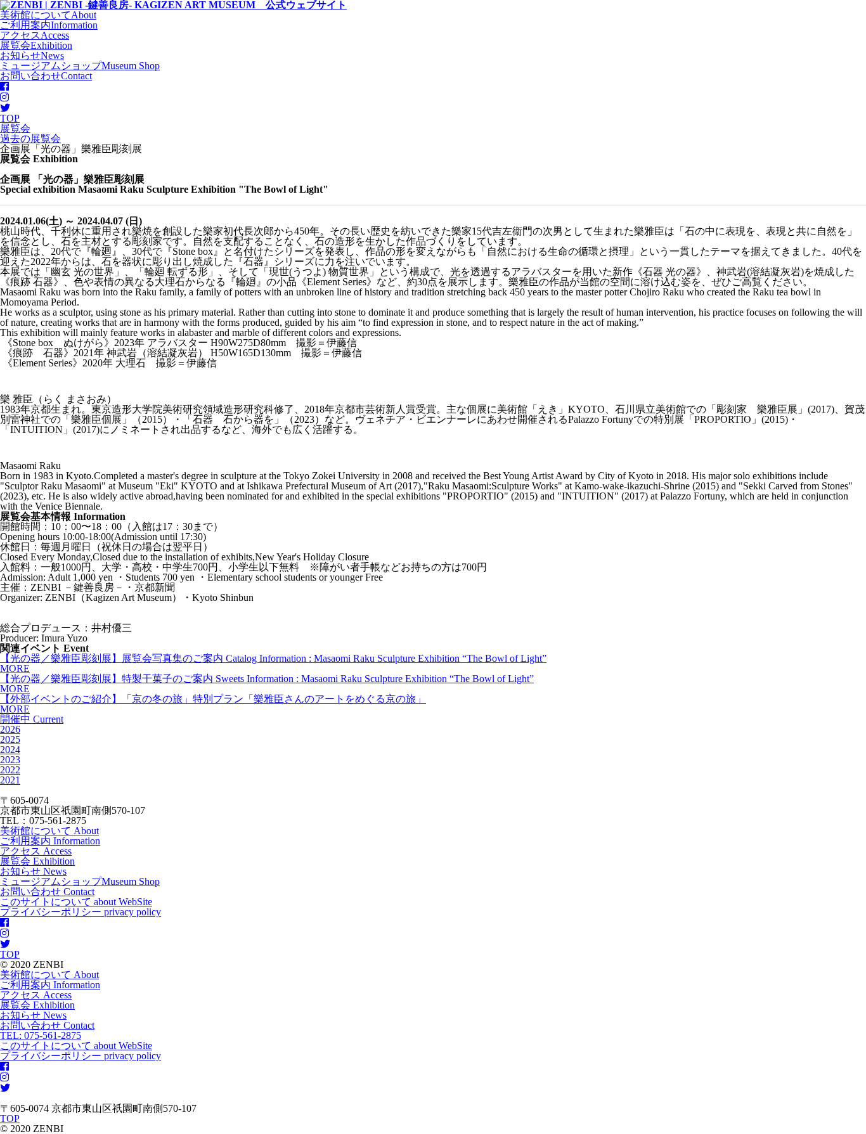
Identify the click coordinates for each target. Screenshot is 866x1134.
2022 (10, 769)
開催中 (31, 719)
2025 (10, 739)
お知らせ (33, 871)
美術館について (49, 830)
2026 (10, 729)
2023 (10, 759)
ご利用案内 (50, 840)
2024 (10, 749)
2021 (10, 780)
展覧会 (37, 861)
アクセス (36, 851)
